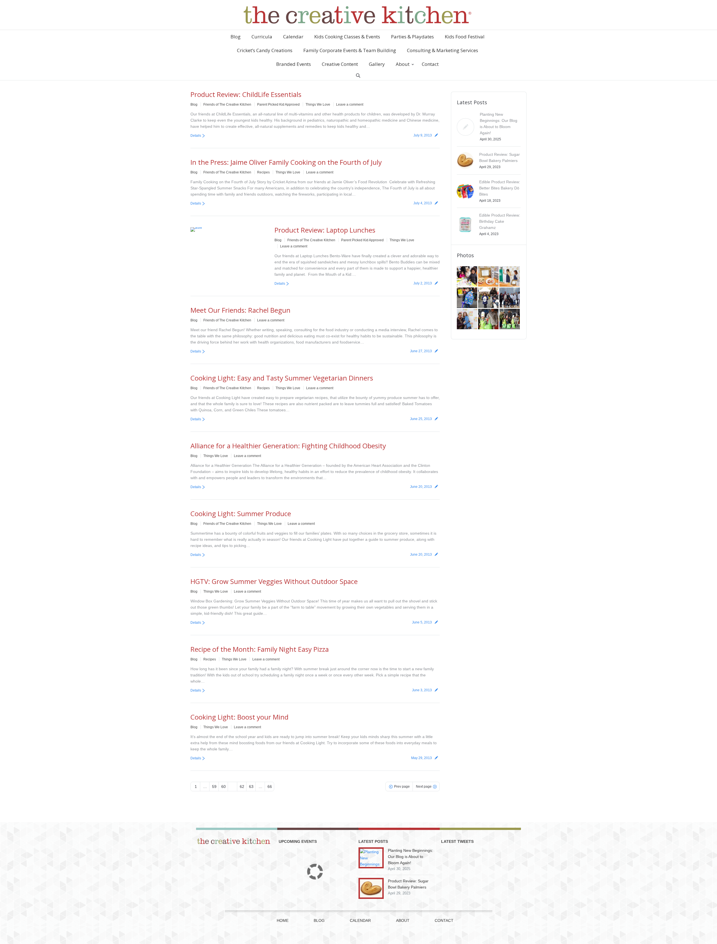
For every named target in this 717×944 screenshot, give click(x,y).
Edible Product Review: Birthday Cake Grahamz (499, 221)
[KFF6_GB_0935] (510, 319)
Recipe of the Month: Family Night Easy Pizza (259, 649)
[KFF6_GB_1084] (467, 319)
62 (242, 786)
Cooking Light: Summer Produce (240, 513)
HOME (282, 920)
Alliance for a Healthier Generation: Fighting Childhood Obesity (288, 445)
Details (195, 136)
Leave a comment (349, 104)
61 (233, 786)
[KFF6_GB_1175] (510, 276)
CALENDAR (360, 920)
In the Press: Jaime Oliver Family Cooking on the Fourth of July (286, 162)
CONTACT (444, 920)
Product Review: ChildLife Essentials (245, 94)
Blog (193, 104)
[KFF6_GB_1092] (510, 298)
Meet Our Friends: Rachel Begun (240, 310)
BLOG (319, 920)
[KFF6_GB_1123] (467, 298)
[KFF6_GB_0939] (488, 319)
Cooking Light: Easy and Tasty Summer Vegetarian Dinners (281, 377)
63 (251, 786)
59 (214, 786)
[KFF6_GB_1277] (488, 276)
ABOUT (402, 920)
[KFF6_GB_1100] (488, 298)
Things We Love (318, 104)
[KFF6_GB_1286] (467, 276)
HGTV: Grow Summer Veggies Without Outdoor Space (274, 581)
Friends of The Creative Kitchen (227, 104)
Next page (424, 786)
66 (269, 786)
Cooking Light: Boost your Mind (239, 717)
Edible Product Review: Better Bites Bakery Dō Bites (499, 188)
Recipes (263, 172)
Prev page (402, 786)
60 (223, 786)
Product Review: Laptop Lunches (324, 230)
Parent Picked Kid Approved (278, 104)
